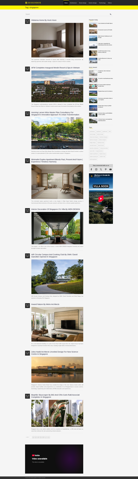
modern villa (102, 156)
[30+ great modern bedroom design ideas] (93, 88)
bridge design (93, 142)
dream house (101, 145)
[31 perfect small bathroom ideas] (93, 81)
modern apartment (94, 153)
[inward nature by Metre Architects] (57, 340)
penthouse (105, 131)
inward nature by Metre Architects (45, 304)
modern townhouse (94, 156)
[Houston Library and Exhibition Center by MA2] (93, 116)
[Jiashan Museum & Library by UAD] (93, 62)
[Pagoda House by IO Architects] (93, 95)
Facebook (91, 169)
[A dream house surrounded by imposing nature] (93, 122)
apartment (98, 131)
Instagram (96, 169)
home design (92, 134)
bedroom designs (103, 137)
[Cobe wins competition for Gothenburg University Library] (93, 47)
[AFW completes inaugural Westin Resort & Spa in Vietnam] (57, 101)
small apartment (93, 159)
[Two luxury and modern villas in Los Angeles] (93, 102)
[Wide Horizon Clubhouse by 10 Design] (93, 40)
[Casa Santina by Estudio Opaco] (93, 26)
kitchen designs (102, 139)
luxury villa (92, 151)
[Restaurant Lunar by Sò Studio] (93, 32)
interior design (100, 134)
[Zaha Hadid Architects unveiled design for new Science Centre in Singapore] (57, 381)
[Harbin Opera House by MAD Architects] (93, 109)
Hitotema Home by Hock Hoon (43, 20)
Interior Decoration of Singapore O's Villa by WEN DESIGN (55, 209)
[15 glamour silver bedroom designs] (93, 75)
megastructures (99, 151)
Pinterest (105, 169)
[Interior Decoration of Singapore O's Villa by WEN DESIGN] (57, 243)
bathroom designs (94, 139)
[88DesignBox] (34, 3)
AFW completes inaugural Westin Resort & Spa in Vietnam (55, 68)
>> (48, 437)
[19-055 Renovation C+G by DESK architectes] (93, 55)
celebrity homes (100, 142)
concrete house (93, 145)
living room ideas (104, 148)
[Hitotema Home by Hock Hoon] (57, 56)
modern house (102, 153)
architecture (92, 131)
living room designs (94, 137)
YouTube (110, 169)
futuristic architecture (94, 148)
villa (110, 131)
